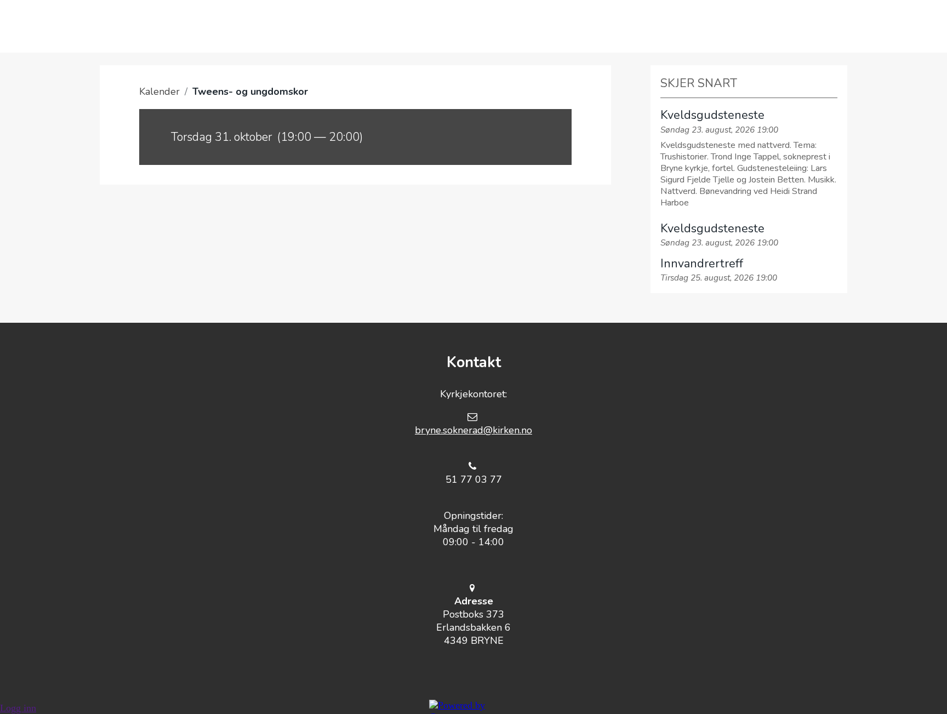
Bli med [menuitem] (404, 26)
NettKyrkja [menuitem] (756, 26)
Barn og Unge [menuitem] (492, 26)
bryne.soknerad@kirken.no (473, 430)
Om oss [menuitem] (232, 26)
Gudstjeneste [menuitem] (318, 26)
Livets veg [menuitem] (587, 26)
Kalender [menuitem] (670, 26)
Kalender (159, 91)
